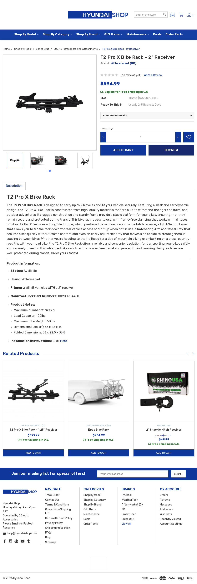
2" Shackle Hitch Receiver (164, 429)
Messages (166, 504)
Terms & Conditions (57, 504)
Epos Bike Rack (98, 429)
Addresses (166, 509)
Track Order (52, 495)
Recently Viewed (170, 519)
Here (63, 341)
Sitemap (50, 542)
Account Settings (171, 523)
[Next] (193, 354)
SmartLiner (129, 514)
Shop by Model (25, 34)
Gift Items (112, 34)
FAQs (48, 532)
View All (126, 523)
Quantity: (106, 128)
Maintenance (136, 34)
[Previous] (187, 354)
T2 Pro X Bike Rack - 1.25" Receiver (33, 429)
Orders (164, 495)
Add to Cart (33, 452)
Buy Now (171, 150)
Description (14, 186)
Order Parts (174, 34)
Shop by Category (56, 34)
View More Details (115, 115)
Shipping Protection (57, 527)
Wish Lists (166, 514)
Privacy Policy (54, 523)
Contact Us (52, 499)
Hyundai (127, 495)
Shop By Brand (87, 34)
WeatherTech (130, 499)
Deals (157, 34)
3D (123, 509)
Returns (165, 499)
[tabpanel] (14, 160)
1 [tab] (50, 171)
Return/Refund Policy (59, 518)
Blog (48, 537)
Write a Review (153, 75)
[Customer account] (190, 15)
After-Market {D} (132, 504)
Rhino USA (128, 519)
